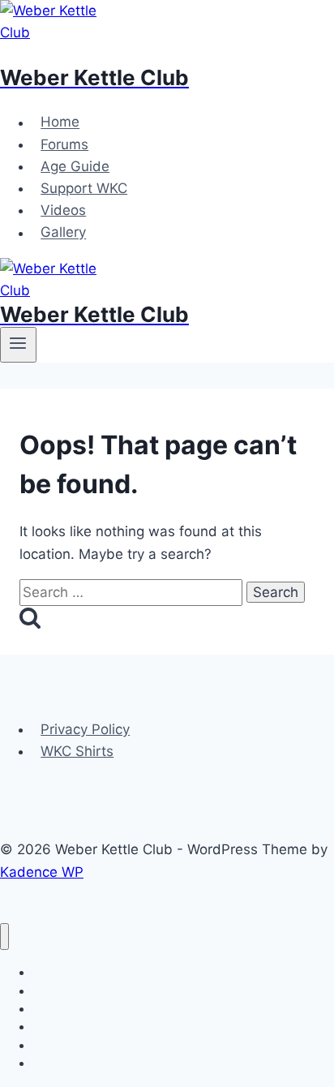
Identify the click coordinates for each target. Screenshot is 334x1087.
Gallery (63, 233)
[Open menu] (18, 345)
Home (60, 122)
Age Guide (75, 166)
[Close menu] (4, 936)
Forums (64, 144)
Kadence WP (42, 872)
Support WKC (84, 188)
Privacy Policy (85, 729)
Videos (63, 210)
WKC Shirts (77, 751)
